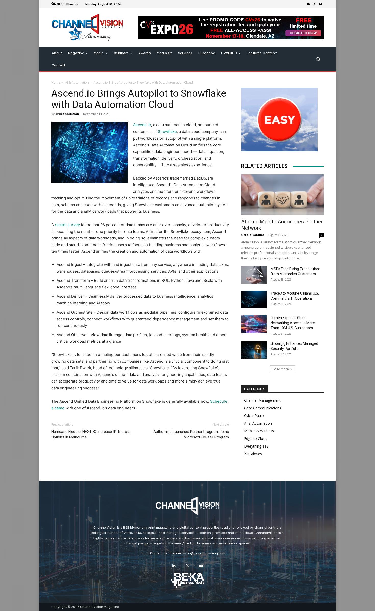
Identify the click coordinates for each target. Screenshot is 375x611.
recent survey (67, 224)
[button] (318, 59)
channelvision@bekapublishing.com (197, 553)
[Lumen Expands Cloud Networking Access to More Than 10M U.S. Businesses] (254, 324)
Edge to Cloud (255, 438)
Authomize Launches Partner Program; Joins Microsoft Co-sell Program (191, 434)
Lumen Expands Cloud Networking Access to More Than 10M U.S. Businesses (293, 323)
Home (55, 82)
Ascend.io (142, 124)
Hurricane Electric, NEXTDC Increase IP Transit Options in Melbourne (90, 434)
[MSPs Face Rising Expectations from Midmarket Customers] (254, 275)
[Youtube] (321, 4)
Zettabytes (253, 453)
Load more (281, 369)
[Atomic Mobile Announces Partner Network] (282, 194)
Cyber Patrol (254, 415)
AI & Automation (77, 82)
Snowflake (167, 131)
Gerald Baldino (252, 235)
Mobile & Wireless (259, 430)
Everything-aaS (256, 446)
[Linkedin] (308, 4)
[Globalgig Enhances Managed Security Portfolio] (254, 350)
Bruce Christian (67, 114)
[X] (314, 4)
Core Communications (262, 407)
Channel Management (262, 400)
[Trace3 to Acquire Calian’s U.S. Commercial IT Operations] (254, 299)
